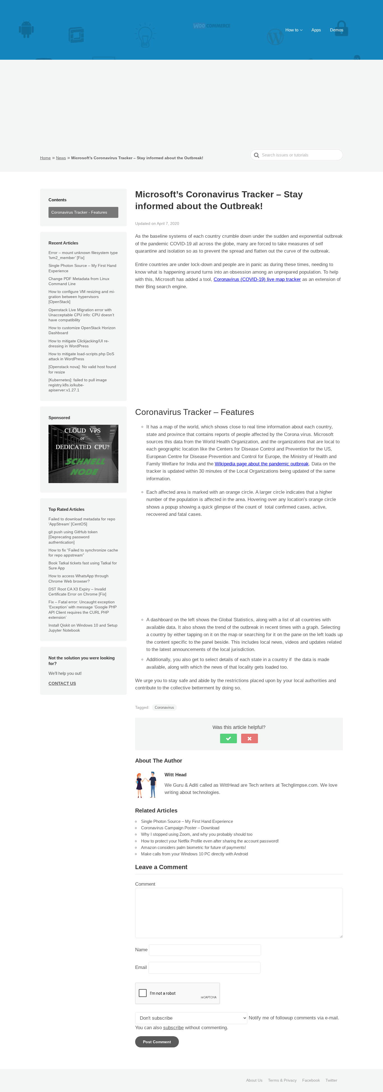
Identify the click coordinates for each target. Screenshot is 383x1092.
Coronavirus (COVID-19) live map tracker (257, 279)
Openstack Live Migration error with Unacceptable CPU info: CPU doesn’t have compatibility (81, 315)
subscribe (173, 1027)
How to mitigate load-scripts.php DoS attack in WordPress (81, 356)
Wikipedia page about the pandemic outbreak (262, 464)
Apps (316, 29)
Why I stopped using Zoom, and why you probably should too (196, 834)
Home (45, 158)
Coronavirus (164, 707)
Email (141, 967)
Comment (145, 884)
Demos (336, 29)
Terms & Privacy (282, 1080)
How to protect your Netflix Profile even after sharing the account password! (210, 841)
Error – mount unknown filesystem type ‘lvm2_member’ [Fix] (83, 255)
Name (141, 949)
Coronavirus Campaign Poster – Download (180, 827)
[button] (228, 738)
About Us (254, 1080)
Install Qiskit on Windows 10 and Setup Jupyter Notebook (83, 627)
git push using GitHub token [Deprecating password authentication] (73, 537)
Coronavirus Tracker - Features (79, 212)
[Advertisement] (191, 107)
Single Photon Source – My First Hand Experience (187, 821)
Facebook (311, 1080)
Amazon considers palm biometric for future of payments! (193, 847)
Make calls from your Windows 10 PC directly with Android (194, 853)
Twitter (331, 1080)
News (61, 158)
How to (291, 29)
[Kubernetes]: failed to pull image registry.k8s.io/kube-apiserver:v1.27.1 (78, 385)
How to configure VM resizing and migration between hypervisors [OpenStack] (82, 296)
